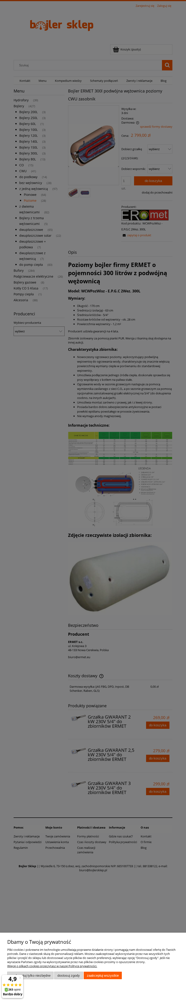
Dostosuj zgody (68, 975)
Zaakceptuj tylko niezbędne (30, 975)
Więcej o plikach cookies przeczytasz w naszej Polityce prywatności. (52, 966)
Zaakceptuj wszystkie (103, 975)
